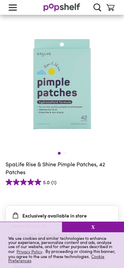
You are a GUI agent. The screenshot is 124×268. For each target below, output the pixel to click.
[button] (31, 227)
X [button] (93, 227)
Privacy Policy (29, 251)
